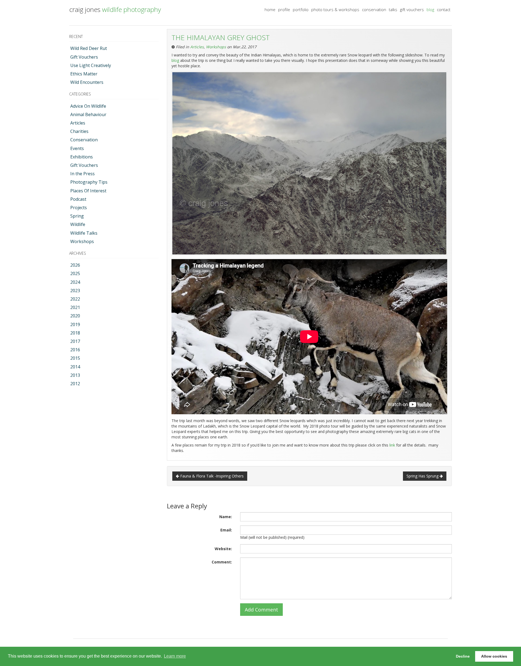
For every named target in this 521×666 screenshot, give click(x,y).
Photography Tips (88, 182)
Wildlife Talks (83, 233)
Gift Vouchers (84, 57)
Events (77, 148)
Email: (226, 530)
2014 (75, 367)
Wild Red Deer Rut (88, 48)
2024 (75, 282)
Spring (77, 216)
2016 (75, 350)
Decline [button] (463, 656)
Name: (225, 516)
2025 (75, 273)
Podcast (78, 199)
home (270, 9)
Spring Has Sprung (423, 476)
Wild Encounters (86, 82)
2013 (75, 375)
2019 (75, 324)
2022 (75, 299)
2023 (75, 291)
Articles (77, 123)
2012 (75, 384)
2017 (75, 341)
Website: (223, 548)
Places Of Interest (88, 191)
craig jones (115, 9)
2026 (75, 265)
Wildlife (77, 224)
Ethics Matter (83, 74)
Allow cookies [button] (494, 656)
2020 (75, 316)
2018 (75, 333)
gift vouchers (412, 9)
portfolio (301, 9)
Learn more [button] (175, 656)
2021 (75, 307)
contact (443, 9)
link (391, 445)
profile (284, 9)
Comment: (222, 562)
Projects (78, 208)
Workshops (82, 241)
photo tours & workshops (335, 9)
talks (393, 9)
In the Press (82, 174)
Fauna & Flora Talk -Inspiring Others (211, 476)
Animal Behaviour (88, 114)
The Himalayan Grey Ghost (220, 37)
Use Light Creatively (90, 65)
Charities (79, 131)
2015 (75, 358)
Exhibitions (81, 157)
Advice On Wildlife (88, 106)
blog (430, 9)
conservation (374, 9)
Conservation (84, 140)
